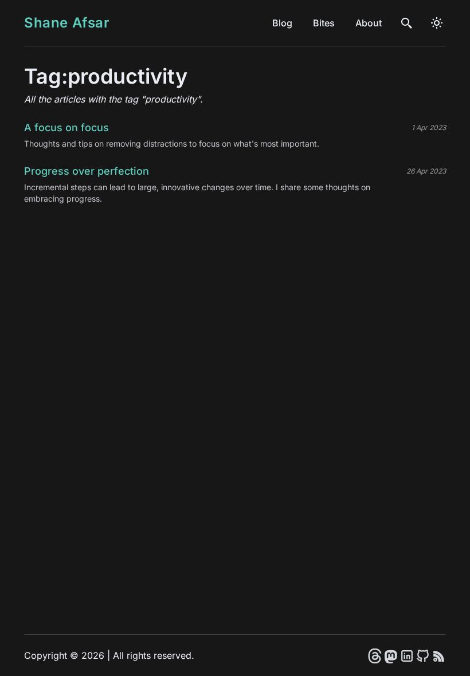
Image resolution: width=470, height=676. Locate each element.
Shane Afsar (67, 22)
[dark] (437, 23)
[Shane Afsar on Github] (423, 655)
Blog (282, 23)
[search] (407, 23)
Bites (324, 23)
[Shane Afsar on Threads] (375, 655)
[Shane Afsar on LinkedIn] (407, 655)
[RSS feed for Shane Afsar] (439, 655)
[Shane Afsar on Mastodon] (391, 655)
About (368, 23)
